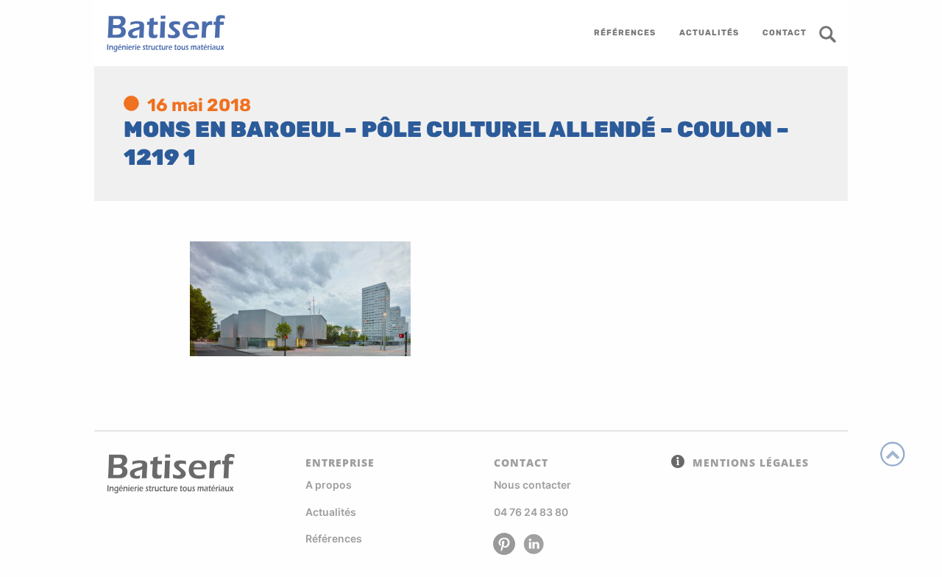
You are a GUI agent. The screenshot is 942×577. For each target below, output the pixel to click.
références (625, 33)
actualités (709, 33)
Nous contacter (532, 484)
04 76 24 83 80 (531, 512)
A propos (328, 484)
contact (784, 33)
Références (333, 538)
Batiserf (160, 33)
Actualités (330, 512)
